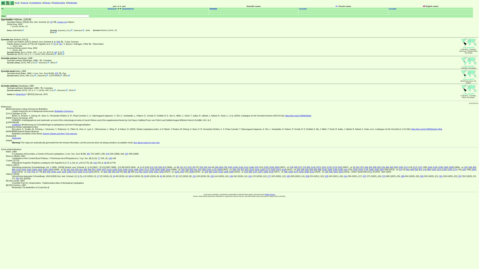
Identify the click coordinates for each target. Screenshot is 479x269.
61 (81, 169)
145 (110, 158)
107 (104, 169)
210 (284, 169)
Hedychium (21, 94)
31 (358, 167)
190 (376, 169)
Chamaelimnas (128, 9)
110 (109, 169)
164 (301, 172)
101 (251, 169)
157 (318, 167)
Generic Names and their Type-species (60, 134)
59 (286, 172)
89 (13, 169)
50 (416, 169)
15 (156, 167)
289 (402, 176)
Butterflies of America (64, 111)
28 (470, 167)
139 (340, 169)
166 (34, 169)
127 (255, 172)
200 (277, 167)
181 (156, 172)
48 (60, 44)
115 (63, 172)
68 (129, 172)
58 (375, 167)
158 (440, 167)
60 (221, 167)
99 (250, 172)
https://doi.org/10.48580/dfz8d (298, 116)
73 (304, 167)
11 (181, 167)
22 (68, 169)
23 (51, 22)
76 (383, 167)
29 (160, 167)
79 (225, 167)
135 (449, 169)
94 (331, 172)
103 (324, 169)
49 (109, 172)
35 (205, 167)
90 (89, 169)
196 (162, 169)
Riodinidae (72, 3)
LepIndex (61, 30)
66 (125, 172)
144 (208, 169)
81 (141, 172)
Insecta (25, 3)
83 (44, 172)
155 (266, 167)
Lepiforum (16, 125)
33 (58, 42)
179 (366, 169)
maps (470, 53)
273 (383, 176)
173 (334, 167)
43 (210, 167)
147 (55, 52)
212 (14, 172)
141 (246, 167)
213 (271, 172)
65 (474, 167)
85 (105, 163)
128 (69, 172)
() (303, 9)
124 (257, 169)
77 (99, 158)
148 (251, 167)
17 (185, 167)
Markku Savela (270, 194)
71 (136, 172)
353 (17, 178)
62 (379, 167)
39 (296, 167)
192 (161, 172)
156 (355, 169)
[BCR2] (20, 54)
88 (85, 169)
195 (231, 172)
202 (168, 169)
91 (247, 169)
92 (392, 167)
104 (235, 167)
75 (54, 44)
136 (335, 169)
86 (429, 169)
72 (29, 172)
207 (278, 169)
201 (341, 172)
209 (451, 167)
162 (29, 169)
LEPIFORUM (54, 76)
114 (313, 167)
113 (194, 176)
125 (220, 172)
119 (433, 169)
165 (80, 172)
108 (329, 169)
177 (267, 169)
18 (187, 169)
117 (415, 167)
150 (256, 167)
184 (157, 169)
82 (308, 167)
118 (114, 169)
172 (214, 169)
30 (191, 169)
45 (307, 169)
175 (455, 169)
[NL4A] (21, 26)
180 (446, 167)
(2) (44, 52)
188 (45, 169)
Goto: (3, 16)
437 (126, 154)
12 (151, 167)
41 (195, 169)
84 (387, 167)
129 (262, 169)
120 (119, 169)
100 (98, 169)
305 (421, 176)
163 (360, 169)
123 (145, 172)
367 (88, 154)
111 (58, 172)
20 (298, 169)
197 (464, 169)
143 (130, 169)
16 (466, 167)
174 (85, 172)
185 (265, 172)
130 (444, 169)
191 (335, 172)
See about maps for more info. (146, 143)
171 (146, 169)
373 (107, 154)
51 (200, 169)
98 (319, 169)
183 (273, 169)
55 (311, 169)
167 (324, 167)
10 (183, 169)
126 (177, 172)
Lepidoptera (36, 3)
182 (40, 169)
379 (56, 73)
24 (105, 172)
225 (326, 176)
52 (114, 172)
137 (420, 167)
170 (329, 167)
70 (238, 169)
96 (210, 172)
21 (190, 167)
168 (191, 172)
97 (94, 169)
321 (441, 176)
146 (429, 167)
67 (420, 169)
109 (53, 172)
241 (345, 176)
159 (271, 167)
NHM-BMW (17, 30)
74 (425, 169)
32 (201, 167)
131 (74, 172)
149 (136, 169)
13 (401, 169)
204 (474, 169)
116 (240, 167)
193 (50, 169)
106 (290, 172)
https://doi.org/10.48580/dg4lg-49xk (426, 129)
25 (194, 167)
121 (439, 169)
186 (371, 169)
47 (164, 167)
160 (23, 169)
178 (152, 169)
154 (435, 167)
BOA (60, 54)
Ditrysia (47, 3)
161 (141, 169)
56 (217, 167)
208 (306, 172)
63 (118, 172)
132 (182, 172)
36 (234, 169)
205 (382, 169)
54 (370, 167)
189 (219, 169)
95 (396, 167)
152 (346, 169)
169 (226, 172)
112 (406, 167)
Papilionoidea (59, 3)
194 (90, 172)
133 (95, 163)
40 (408, 169)
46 (366, 167)
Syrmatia (213, 9)
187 (340, 167)
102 (230, 167)
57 (300, 167)
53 (77, 169)
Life (18, 3)
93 (49, 172)
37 (362, 167)
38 (302, 169)
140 (125, 169)
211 (312, 172)
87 (242, 169)
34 (326, 172)
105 (400, 167)
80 (204, 169)
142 (18, 169)
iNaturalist (78, 30)
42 (72, 169)
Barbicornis (112, 9)
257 (364, 176)
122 (215, 172)
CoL (68, 30)
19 (291, 167)
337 (460, 176)
